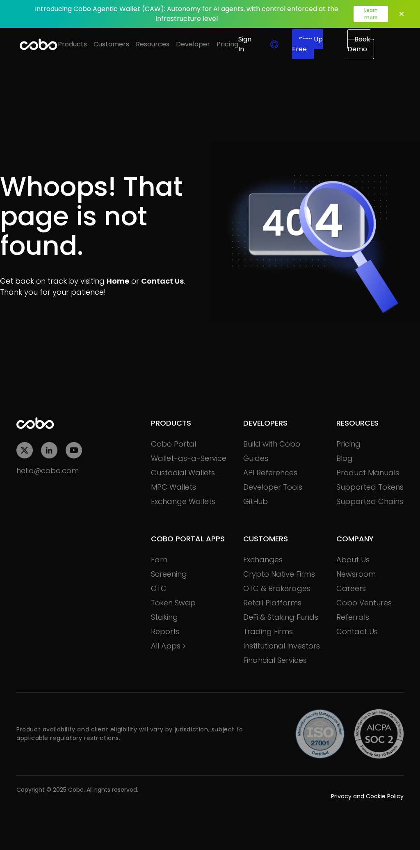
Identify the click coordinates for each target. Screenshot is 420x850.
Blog (344, 458)
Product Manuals (367, 472)
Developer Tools (272, 487)
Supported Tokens (370, 487)
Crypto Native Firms (279, 574)
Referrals (352, 617)
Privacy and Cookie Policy (367, 796)
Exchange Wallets (183, 501)
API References (270, 472)
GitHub (255, 501)
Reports (165, 631)
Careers (351, 588)
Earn (159, 559)
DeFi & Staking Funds (280, 617)
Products (72, 44)
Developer (193, 44)
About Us (353, 559)
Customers (111, 44)
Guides (255, 458)
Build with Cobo (271, 444)
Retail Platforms (272, 603)
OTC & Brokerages (276, 588)
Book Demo (358, 44)
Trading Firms (268, 631)
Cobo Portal (173, 444)
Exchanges (263, 559)
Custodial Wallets (183, 472)
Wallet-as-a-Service (188, 458)
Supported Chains (369, 501)
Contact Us (162, 281)
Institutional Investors (281, 646)
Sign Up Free (307, 44)
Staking (164, 617)
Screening (169, 574)
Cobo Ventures (364, 603)
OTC (159, 588)
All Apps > (168, 646)
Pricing (227, 44)
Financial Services (275, 660)
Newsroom (356, 574)
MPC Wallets (173, 487)
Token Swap (173, 603)
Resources (152, 44)
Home (118, 281)
